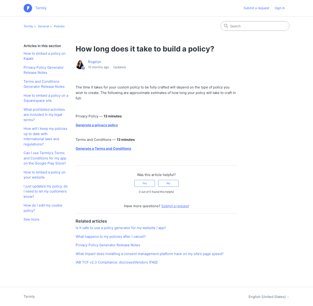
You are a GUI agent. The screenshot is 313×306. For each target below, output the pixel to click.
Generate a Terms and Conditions (103, 148)
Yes (144, 183)
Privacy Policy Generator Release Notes (44, 70)
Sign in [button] (280, 8)
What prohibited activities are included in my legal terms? (44, 114)
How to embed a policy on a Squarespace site (46, 98)
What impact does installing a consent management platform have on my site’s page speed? (150, 254)
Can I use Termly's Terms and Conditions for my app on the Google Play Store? (45, 158)
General (43, 26)
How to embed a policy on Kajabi (45, 56)
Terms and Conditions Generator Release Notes (44, 84)
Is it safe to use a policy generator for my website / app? (121, 228)
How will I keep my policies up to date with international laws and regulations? (45, 136)
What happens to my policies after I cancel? (111, 236)
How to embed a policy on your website (45, 175)
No (168, 183)
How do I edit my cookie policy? (43, 208)
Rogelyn (94, 62)
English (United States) (268, 297)
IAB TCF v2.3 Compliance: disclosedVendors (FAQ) (117, 262)
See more (31, 219)
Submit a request (256, 8)
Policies (59, 26)
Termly (28, 26)
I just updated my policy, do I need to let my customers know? (46, 191)
